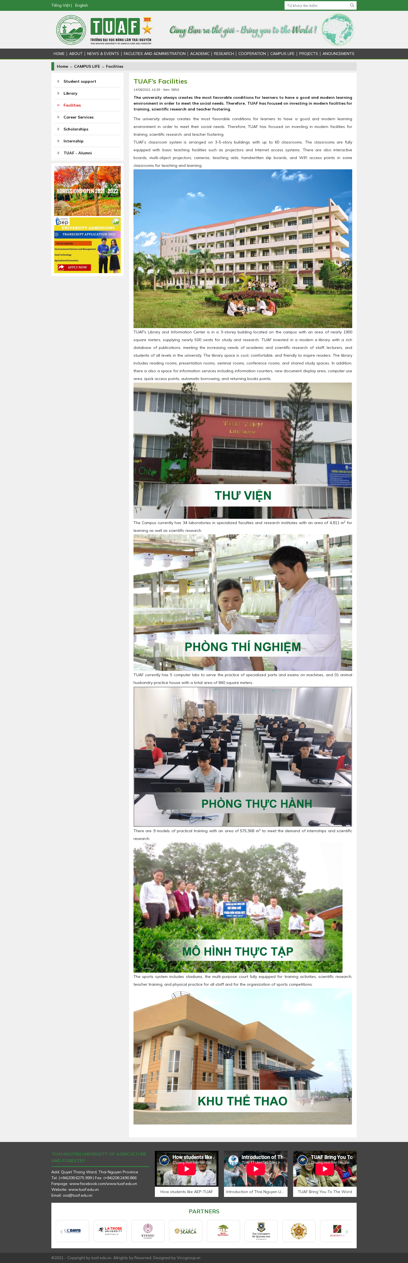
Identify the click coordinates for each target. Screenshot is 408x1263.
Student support (80, 81)
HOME (59, 53)
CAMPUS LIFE (282, 53)
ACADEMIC (200, 53)
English (81, 5)
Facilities (114, 66)
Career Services (79, 117)
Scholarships (76, 129)
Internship (74, 141)
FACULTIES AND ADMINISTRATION (155, 53)
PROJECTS (308, 53)
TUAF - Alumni (78, 152)
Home (62, 66)
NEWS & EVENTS (103, 53)
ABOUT (76, 53)
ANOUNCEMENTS (338, 53)
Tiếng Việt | (61, 5)
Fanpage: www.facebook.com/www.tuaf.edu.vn (94, 1183)
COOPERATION (252, 53)
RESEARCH (224, 53)
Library (70, 93)
